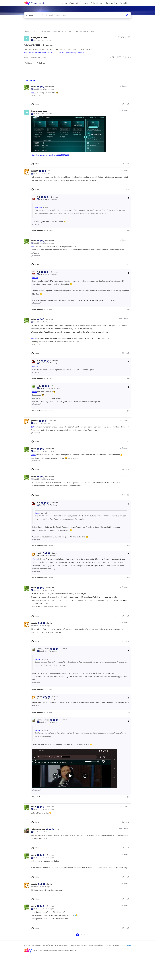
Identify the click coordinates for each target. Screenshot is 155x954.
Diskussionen (96, 3)
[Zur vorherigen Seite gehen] (71, 935)
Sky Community (30, 31)
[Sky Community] (36, 3)
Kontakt (108, 945)
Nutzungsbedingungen (62, 945)
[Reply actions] (128, 198)
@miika (35, 278)
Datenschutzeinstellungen (96, 945)
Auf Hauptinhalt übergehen (10, 1)
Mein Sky (27, 945)
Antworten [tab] (30, 81)
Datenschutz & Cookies (78, 945)
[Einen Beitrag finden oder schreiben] (127, 15)
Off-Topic (57, 31)
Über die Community (71, 3)
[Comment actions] (130, 86)
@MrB (33, 93)
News (85, 3)
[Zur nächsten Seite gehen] (87, 935)
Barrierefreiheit (48, 945)
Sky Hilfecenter (36, 945)
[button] (68, 134)
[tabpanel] (77, 509)
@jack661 (38, 207)
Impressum (116, 945)
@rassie (38, 659)
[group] (112, 57)
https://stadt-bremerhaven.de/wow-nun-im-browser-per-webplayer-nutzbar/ (54, 52)
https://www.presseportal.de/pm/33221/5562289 (50, 155)
